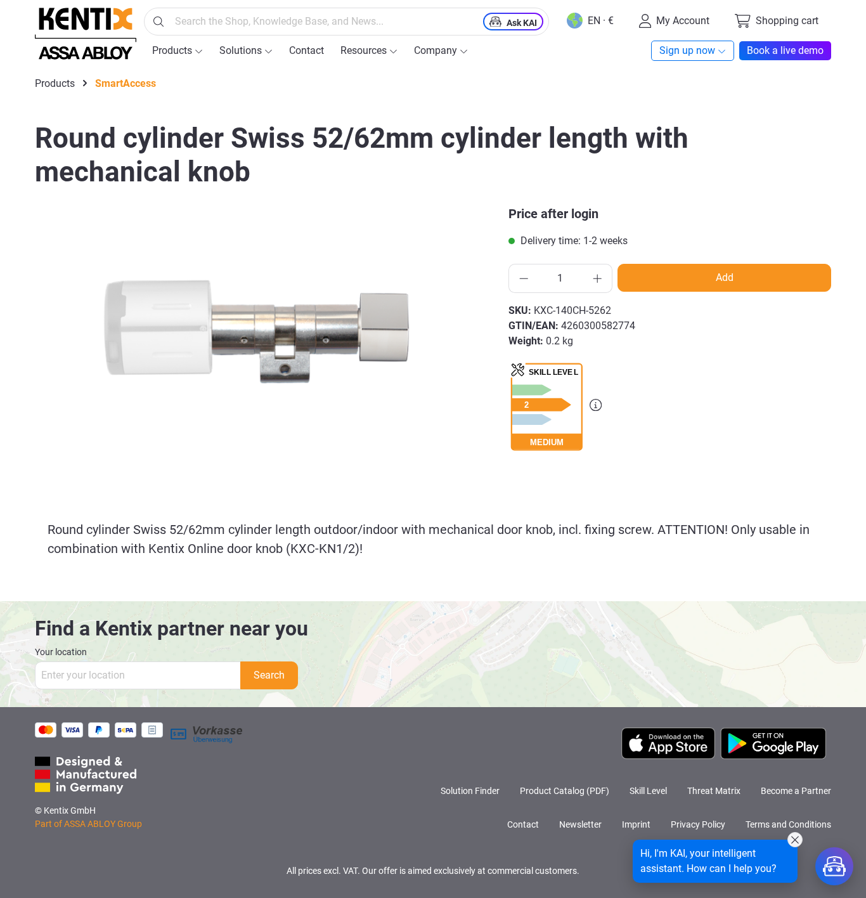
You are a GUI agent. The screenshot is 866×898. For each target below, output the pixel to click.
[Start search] (158, 21)
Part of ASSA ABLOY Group (88, 824)
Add (725, 277)
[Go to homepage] (85, 34)
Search (269, 675)
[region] (264, 340)
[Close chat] (795, 839)
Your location (61, 652)
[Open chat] (834, 866)
